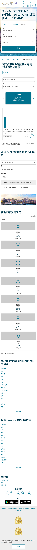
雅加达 (3, 376)
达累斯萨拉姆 (4, 390)
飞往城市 (10, 508)
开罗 (2, 446)
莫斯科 (3, 452)
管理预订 (31, 5)
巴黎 (2, 432)
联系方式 (3, 485)
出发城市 (33, 508)
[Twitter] (23, 493)
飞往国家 (4, 508)
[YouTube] (29, 493)
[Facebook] (7, 493)
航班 (8, 59)
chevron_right (33, 98)
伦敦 (2, 430)
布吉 (2, 407)
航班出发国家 (19, 510)
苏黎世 (3, 435)
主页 (2, 59)
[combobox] (18, 79)
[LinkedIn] (18, 493)
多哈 (2, 398)
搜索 (18, 48)
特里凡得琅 (4, 385)
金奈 (2, 382)
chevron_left (3, 98)
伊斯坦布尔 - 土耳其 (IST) (9, 36)
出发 (4, 40)
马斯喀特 (3, 368)
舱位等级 (3, 173)
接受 (18, 546)
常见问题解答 (4, 480)
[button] (14, 24)
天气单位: (33, 216)
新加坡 (3, 387)
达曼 (2, 401)
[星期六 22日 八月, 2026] (5, 122)
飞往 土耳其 (16, 59)
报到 (28, 5)
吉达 (2, 427)
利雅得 (3, 438)
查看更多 (18, 412)
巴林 (2, 463)
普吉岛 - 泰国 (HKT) (8, 30)
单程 (4, 24)
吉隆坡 (3, 374)
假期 (35, 5)
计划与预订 (24, 5)
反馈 (2, 482)
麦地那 (3, 404)
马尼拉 (3, 371)
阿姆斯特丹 (4, 460)
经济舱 (5, 72)
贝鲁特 (3, 457)
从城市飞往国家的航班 (24, 508)
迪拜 (2, 396)
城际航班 (15, 508)
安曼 (2, 454)
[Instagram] (12, 493)
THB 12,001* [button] (15, 18)
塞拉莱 (3, 393)
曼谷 (2, 379)
